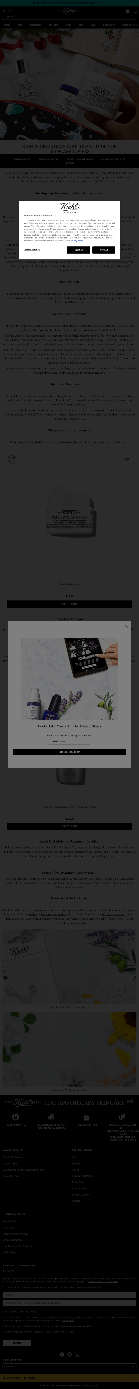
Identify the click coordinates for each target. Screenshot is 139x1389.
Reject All (78, 250)
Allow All (104, 250)
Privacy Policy (77, 240)
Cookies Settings (32, 249)
